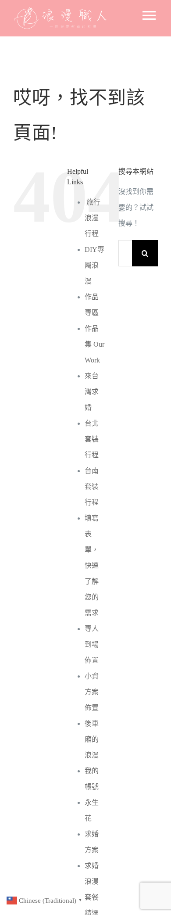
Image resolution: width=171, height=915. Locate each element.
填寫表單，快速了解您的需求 (92, 565)
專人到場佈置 (92, 644)
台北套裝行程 (92, 439)
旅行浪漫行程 (92, 217)
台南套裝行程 (92, 486)
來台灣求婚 (92, 391)
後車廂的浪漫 (92, 739)
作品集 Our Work (94, 344)
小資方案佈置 (92, 691)
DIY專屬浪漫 (94, 265)
